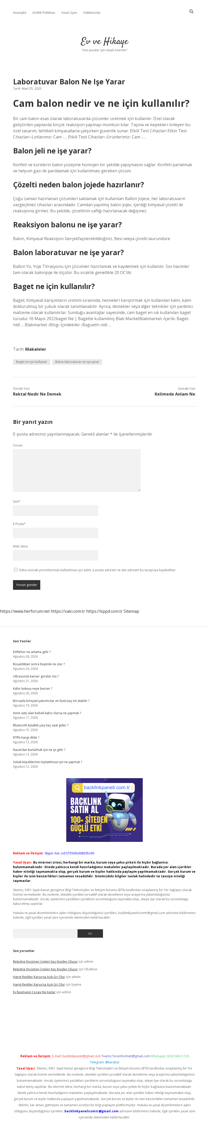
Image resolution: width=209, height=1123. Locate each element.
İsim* (17, 501)
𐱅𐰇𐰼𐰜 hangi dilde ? (26, 737)
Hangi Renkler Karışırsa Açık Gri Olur (39, 977)
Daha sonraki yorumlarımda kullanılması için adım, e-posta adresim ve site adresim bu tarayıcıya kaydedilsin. (97, 570)
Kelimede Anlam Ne (175, 394)
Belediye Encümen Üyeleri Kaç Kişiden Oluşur (45, 961)
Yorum (18, 445)
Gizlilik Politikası (43, 12)
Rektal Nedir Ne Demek (37, 394)
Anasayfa (19, 12)
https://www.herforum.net (25, 611)
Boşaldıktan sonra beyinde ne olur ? (39, 664)
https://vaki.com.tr (68, 611)
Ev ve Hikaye (104, 41)
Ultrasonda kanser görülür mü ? (36, 676)
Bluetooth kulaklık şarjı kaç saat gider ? (40, 725)
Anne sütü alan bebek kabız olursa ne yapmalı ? (47, 713)
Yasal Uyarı (69, 12)
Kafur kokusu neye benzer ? (32, 688)
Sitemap (131, 611)
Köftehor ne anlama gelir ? (32, 652)
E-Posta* (19, 524)
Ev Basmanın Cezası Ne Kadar (34, 992)
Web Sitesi (20, 546)
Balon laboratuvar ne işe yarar (77, 362)
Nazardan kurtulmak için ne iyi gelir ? (39, 750)
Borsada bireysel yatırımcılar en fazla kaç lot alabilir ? (51, 701)
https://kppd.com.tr (104, 611)
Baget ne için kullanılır (31, 362)
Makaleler (35, 349)
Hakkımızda (91, 12)
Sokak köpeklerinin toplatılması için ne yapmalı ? (47, 762)
